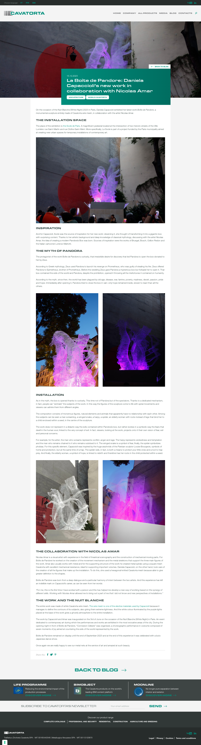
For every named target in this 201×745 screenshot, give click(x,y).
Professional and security (83, 721)
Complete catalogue (54, 721)
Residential (105, 721)
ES (34, 3)
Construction (120, 721)
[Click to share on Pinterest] (55, 654)
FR (27, 3)
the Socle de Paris (71, 126)
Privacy (160, 738)
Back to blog (161, 66)
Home (117, 13)
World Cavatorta (97, 97)
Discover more (38, 695)
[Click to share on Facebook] (47, 654)
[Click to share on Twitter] (51, 654)
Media (163, 13)
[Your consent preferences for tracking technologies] (4, 742)
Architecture (76, 97)
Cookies (169, 738)
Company (129, 13)
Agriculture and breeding (143, 721)
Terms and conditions (186, 738)
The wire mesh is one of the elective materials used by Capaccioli (119, 606)
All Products (147, 13)
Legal (151, 738)
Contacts (185, 13)
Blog (173, 13)
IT (21, 3)
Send (156, 706)
